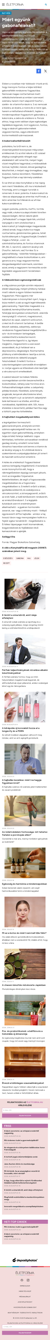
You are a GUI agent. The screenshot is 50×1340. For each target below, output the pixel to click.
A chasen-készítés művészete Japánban (24, 985)
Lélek (36, 558)
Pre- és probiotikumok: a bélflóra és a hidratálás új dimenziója (22, 1032)
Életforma (9, 61)
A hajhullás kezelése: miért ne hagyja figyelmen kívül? (21, 781)
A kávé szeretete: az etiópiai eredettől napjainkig (21, 1132)
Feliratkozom (25, 1115)
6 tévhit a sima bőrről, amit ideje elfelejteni (19, 616)
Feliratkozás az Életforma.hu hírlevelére (25, 1323)
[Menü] (3, 4)
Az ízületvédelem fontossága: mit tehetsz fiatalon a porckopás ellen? (24, 833)
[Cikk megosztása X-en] (45, 71)
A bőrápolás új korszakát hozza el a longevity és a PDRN (20, 729)
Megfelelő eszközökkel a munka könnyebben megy (24, 1198)
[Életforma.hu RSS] (28, 1280)
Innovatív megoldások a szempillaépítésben (24, 1206)
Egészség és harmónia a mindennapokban (24, 883)
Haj (29, 558)
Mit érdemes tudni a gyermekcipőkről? (21, 1140)
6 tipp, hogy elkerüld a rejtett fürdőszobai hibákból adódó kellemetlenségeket (23, 1182)
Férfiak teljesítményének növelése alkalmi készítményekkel (25, 671)
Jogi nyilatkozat (25, 1302)
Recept (6, 563)
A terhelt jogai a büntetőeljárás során (21, 1157)
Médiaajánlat (25, 1297)
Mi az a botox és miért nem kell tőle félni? (24, 933)
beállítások (37, 1313)
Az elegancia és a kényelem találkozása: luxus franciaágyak (24, 1148)
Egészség (8, 558)
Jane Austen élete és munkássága (19, 1164)
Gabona (20, 558)
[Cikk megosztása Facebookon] (38, 71)
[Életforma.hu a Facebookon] (22, 1280)
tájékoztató (25, 1313)
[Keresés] (46, 5)
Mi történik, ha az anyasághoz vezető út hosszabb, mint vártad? (22, 1172)
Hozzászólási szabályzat (25, 1307)
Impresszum (25, 1286)
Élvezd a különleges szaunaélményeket (23, 1083)
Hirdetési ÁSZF (25, 1291)
